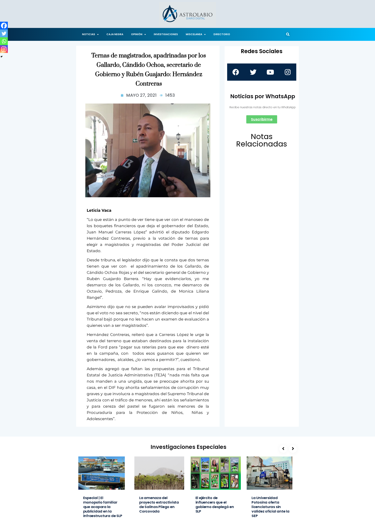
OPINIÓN (136, 34)
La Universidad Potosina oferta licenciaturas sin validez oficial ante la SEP (270, 506)
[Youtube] (270, 72)
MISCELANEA (194, 34)
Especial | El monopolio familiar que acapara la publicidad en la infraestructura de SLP (102, 506)
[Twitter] (4, 33)
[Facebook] (4, 25)
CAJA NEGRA (114, 34)
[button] (287, 34)
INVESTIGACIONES (166, 34)
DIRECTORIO (221, 34)
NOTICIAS (88, 34)
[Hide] (1, 56)
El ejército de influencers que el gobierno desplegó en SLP (215, 504)
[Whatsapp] (4, 41)
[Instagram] (4, 49)
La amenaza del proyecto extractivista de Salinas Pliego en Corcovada (159, 504)
